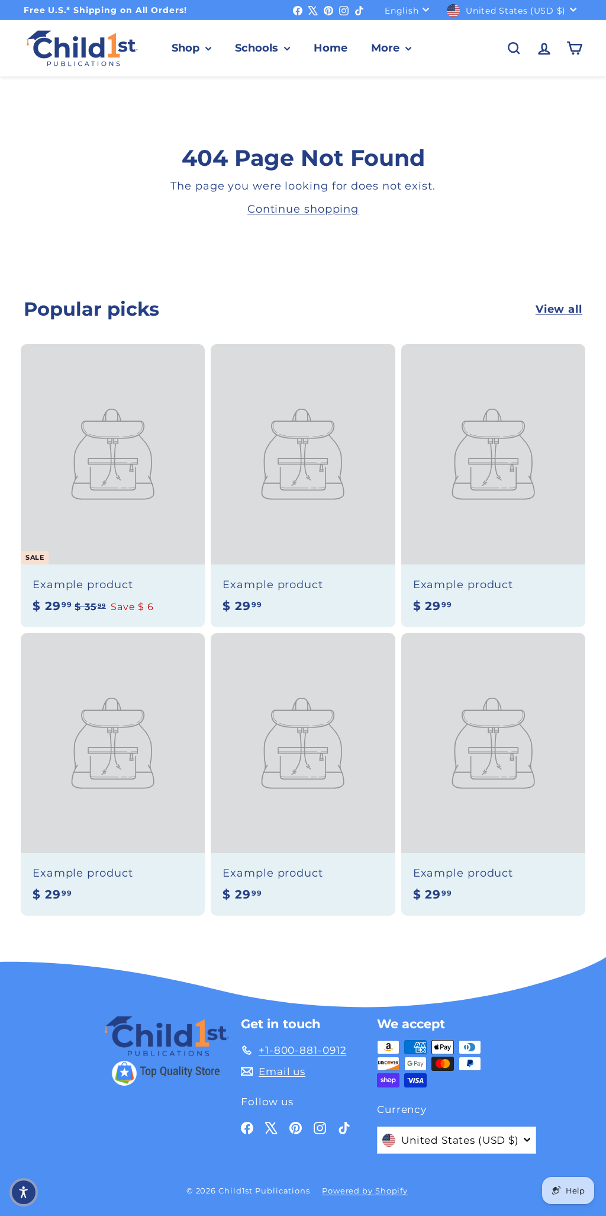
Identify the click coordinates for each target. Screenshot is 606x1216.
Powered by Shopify (365, 1190)
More (386, 47)
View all (559, 309)
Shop (187, 47)
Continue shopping (303, 209)
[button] (23, 1192)
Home (330, 47)
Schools (258, 47)
